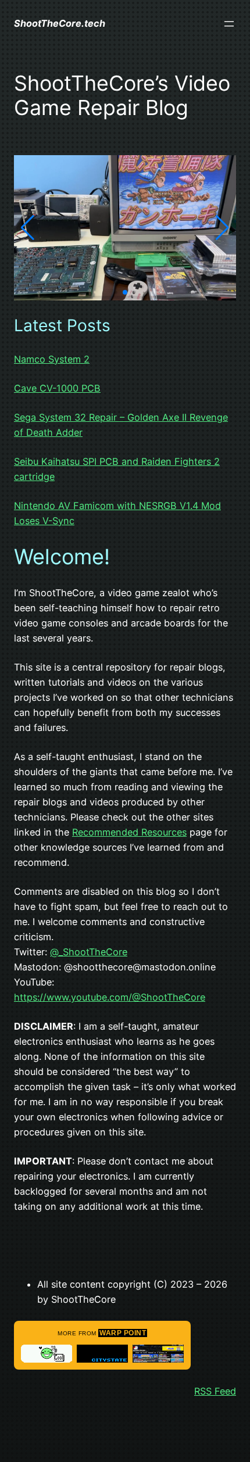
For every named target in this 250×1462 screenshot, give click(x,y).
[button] (27, 228)
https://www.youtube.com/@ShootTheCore (109, 997)
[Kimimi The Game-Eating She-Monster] (46, 1354)
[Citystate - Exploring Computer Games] (102, 1354)
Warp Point (122, 1333)
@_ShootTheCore (88, 952)
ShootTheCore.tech (59, 23)
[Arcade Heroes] (158, 1354)
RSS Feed (215, 1391)
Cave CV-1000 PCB (57, 388)
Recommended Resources (129, 832)
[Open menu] (229, 24)
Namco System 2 (52, 359)
